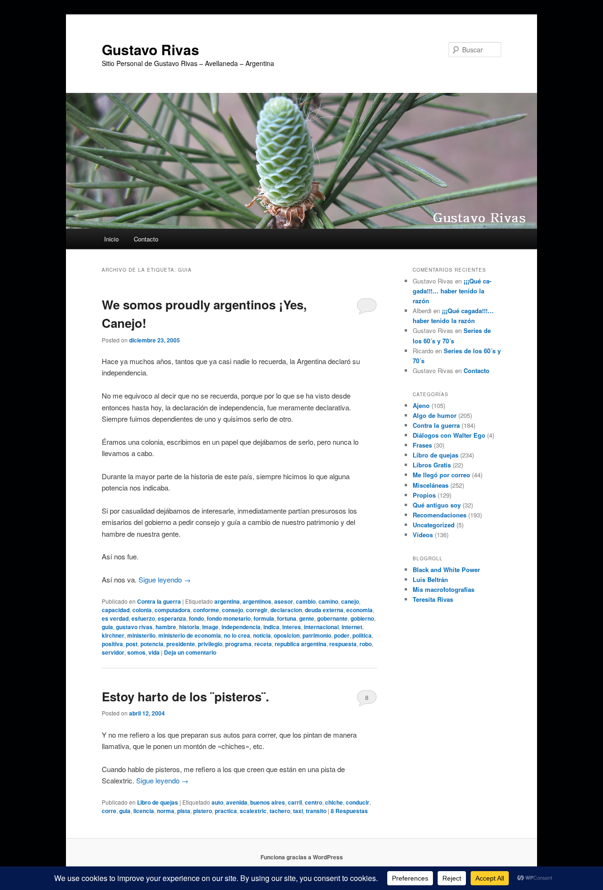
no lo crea (237, 635)
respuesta (343, 644)
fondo (196, 618)
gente (306, 618)
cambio (306, 601)
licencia (143, 811)
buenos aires (267, 802)
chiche (334, 802)
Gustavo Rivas (150, 49)
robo (365, 644)
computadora (172, 610)
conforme (206, 610)
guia (107, 627)
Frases (422, 445)
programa (238, 644)
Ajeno (421, 405)
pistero (202, 811)
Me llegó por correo (441, 474)
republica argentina (300, 644)
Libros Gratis (432, 464)
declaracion (286, 610)
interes (291, 627)
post (132, 644)
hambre (165, 627)
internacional (321, 627)
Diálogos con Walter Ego (449, 435)
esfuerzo (143, 618)
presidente (180, 644)
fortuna (286, 618)
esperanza (172, 618)
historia (189, 627)
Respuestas (349, 811)
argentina (227, 601)
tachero (279, 811)
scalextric (253, 811)
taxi (298, 811)
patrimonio (316, 635)
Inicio (111, 238)
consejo (232, 610)
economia (359, 610)
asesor (283, 601)
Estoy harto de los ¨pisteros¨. (185, 696)
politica (362, 635)
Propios (424, 495)
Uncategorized (434, 524)
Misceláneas (430, 485)
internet (352, 627)
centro (313, 802)
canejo (350, 601)
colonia (142, 610)
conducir (357, 802)
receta (263, 644)
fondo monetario (229, 618)
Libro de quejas (157, 802)
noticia (262, 635)
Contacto (146, 238)
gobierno (362, 618)
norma (165, 811)
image (210, 627)
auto (217, 802)
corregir (257, 610)
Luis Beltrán (430, 579)
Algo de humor (434, 415)
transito (316, 811)
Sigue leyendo (165, 579)
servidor (113, 652)
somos (136, 652)
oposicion (287, 635)
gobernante (332, 618)
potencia (151, 644)
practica (226, 811)
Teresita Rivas (433, 599)
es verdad (115, 618)
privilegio (210, 644)
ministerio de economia (189, 635)
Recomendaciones (439, 514)
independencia (241, 627)
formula (263, 618)
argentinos (257, 601)
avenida (236, 802)
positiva (112, 644)
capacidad (116, 610)
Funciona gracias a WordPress (302, 857)
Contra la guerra (159, 601)
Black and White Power (446, 569)
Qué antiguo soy (437, 504)
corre (109, 811)
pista (183, 811)
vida (154, 652)
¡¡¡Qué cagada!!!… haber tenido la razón (452, 290)
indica (271, 627)
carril (295, 802)
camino (328, 601)
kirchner (113, 635)
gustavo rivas (134, 627)
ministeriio (141, 635)
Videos (423, 534)
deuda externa (324, 610)
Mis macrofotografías (443, 589)
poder (342, 635)
